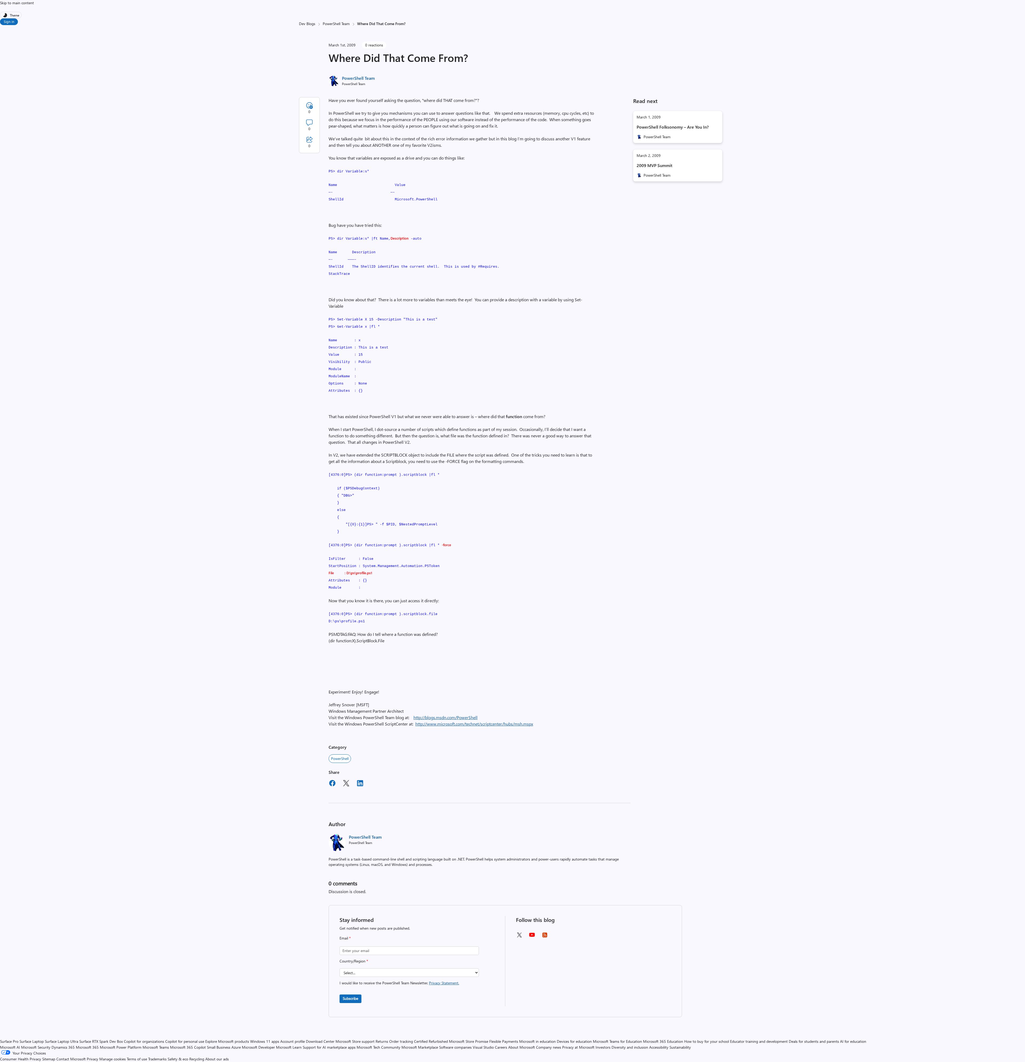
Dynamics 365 (63, 1047)
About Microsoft (521, 1047)
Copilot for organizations (144, 1041)
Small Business (218, 1047)
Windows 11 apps (264, 1041)
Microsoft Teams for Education (617, 1041)
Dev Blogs (307, 23)
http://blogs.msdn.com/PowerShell (445, 717)
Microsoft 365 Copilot (188, 1047)
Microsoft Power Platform (120, 1047)
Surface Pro (9, 1041)
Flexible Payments (503, 1041)
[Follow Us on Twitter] (519, 936)
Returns (382, 1041)
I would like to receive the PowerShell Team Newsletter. (399, 982)
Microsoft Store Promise (468, 1041)
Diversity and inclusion (630, 1047)
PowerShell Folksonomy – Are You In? (673, 127)
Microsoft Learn (289, 1047)
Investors (603, 1047)
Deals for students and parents (814, 1041)
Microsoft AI (10, 1047)
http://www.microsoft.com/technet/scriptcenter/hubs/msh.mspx (474, 724)
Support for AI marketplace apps (329, 1047)
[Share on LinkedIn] (360, 783)
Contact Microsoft (71, 1058)
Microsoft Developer (258, 1047)
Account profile (292, 1041)
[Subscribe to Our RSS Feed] (545, 936)
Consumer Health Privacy (20, 1058)
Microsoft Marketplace (419, 1047)
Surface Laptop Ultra (61, 1041)
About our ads (217, 1058)
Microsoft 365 (87, 1047)
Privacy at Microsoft (578, 1047)
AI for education (853, 1041)
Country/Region (354, 961)
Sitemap (48, 1058)
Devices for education (574, 1041)
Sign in (9, 21)
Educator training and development (759, 1041)
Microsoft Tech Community (378, 1047)
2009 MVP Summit (654, 165)
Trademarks (157, 1058)
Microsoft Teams (156, 1047)
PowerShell (340, 758)
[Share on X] (346, 783)
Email (345, 938)
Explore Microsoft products (227, 1041)
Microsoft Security (35, 1047)
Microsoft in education (537, 1041)
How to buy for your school (706, 1041)
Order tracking (401, 1041)
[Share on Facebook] (332, 783)
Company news (548, 1047)
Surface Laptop (31, 1041)
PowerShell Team (336, 23)
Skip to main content (17, 2)
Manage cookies (112, 1058)
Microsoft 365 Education (663, 1041)
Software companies (455, 1047)
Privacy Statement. (444, 982)
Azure (236, 1047)
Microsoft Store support (355, 1041)
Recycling (196, 1058)
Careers (501, 1047)
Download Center (320, 1041)
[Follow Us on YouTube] (532, 936)
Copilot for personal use (184, 1041)
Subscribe (350, 998)
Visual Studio (483, 1047)
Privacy (93, 1058)
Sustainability (680, 1047)
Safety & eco (178, 1058)
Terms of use (137, 1058)
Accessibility (658, 1047)
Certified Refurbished (431, 1041)
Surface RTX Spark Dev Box (101, 1041)
